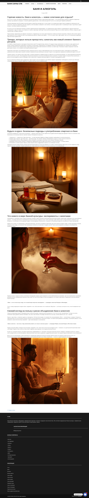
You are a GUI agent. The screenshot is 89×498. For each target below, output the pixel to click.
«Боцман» (9, 449)
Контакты (64, 3)
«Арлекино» (9, 443)
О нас (70, 3)
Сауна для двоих (10, 481)
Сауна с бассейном (11, 485)
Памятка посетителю (51, 3)
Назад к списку (12, 410)
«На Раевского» (10, 451)
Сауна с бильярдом (11, 487)
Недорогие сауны (10, 483)
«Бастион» (9, 439)
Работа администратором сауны (13, 491)
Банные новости (10, 473)
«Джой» (8, 453)
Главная (27, 3)
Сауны (32, 3)
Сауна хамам (9, 475)
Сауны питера (10, 477)
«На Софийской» (10, 441)
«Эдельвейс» (9, 456)
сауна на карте (10, 479)
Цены (59, 3)
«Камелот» (9, 447)
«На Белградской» (10, 458)
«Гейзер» (9, 445)
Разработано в (75, 496)
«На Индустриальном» (11, 455)
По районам (40, 3)
